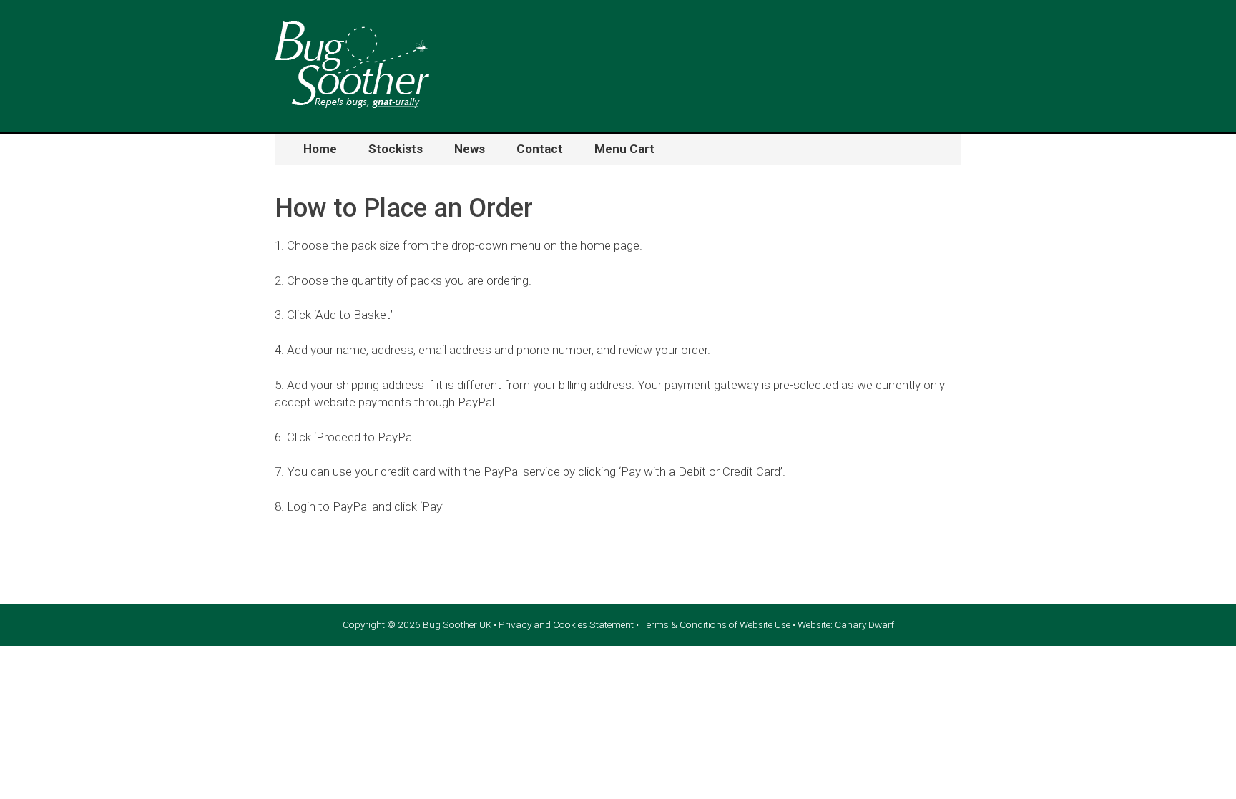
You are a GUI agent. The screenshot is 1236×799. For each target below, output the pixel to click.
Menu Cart (624, 149)
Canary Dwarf (864, 624)
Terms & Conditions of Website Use (715, 624)
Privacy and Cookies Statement (566, 624)
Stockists (395, 149)
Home (320, 149)
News (469, 149)
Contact (539, 149)
